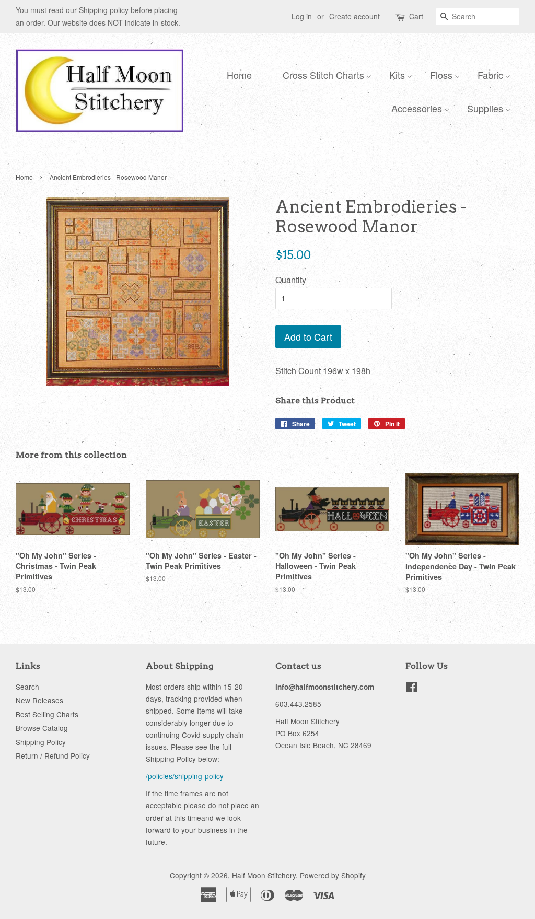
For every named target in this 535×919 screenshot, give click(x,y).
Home (24, 176)
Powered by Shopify (333, 875)
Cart (416, 16)
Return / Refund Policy (53, 755)
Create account (354, 16)
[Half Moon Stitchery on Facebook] (411, 688)
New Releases (39, 700)
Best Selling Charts (47, 714)
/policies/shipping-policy (185, 776)
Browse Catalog (42, 728)
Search (27, 686)
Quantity (290, 280)
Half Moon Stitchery (264, 875)
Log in (302, 16)
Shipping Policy (41, 742)
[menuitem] (237, 74)
